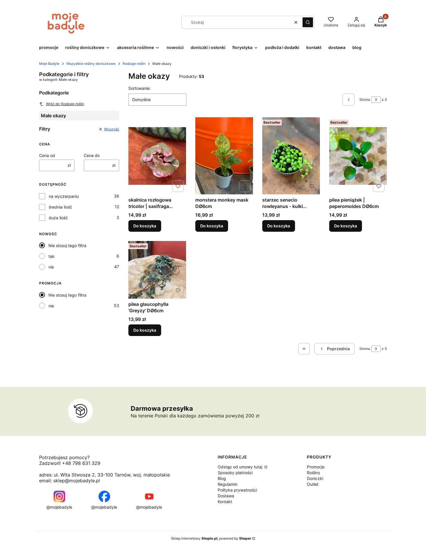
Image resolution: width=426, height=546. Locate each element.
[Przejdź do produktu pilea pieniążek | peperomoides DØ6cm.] (358, 155)
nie (51, 266)
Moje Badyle (49, 63)
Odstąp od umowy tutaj (240, 466)
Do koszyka (144, 225)
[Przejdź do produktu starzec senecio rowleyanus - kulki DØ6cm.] (291, 155)
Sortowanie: (139, 88)
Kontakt (225, 501)
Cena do (92, 155)
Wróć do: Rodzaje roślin (65, 104)
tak (51, 256)
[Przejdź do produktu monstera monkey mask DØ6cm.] (224, 155)
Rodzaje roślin (134, 63)
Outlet (312, 484)
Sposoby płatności (235, 472)
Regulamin (227, 484)
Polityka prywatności (237, 489)
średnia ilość (60, 206)
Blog (222, 478)
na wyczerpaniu (64, 196)
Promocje (316, 466)
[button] (308, 22)
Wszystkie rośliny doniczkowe (91, 63)
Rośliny (313, 472)
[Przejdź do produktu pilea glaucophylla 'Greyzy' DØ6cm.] (157, 270)
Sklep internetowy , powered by (211, 538)
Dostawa (226, 495)
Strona (364, 99)
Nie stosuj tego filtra (67, 245)
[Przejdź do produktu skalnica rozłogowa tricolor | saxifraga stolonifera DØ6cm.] (157, 155)
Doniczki (315, 478)
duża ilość (58, 217)
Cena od (47, 155)
